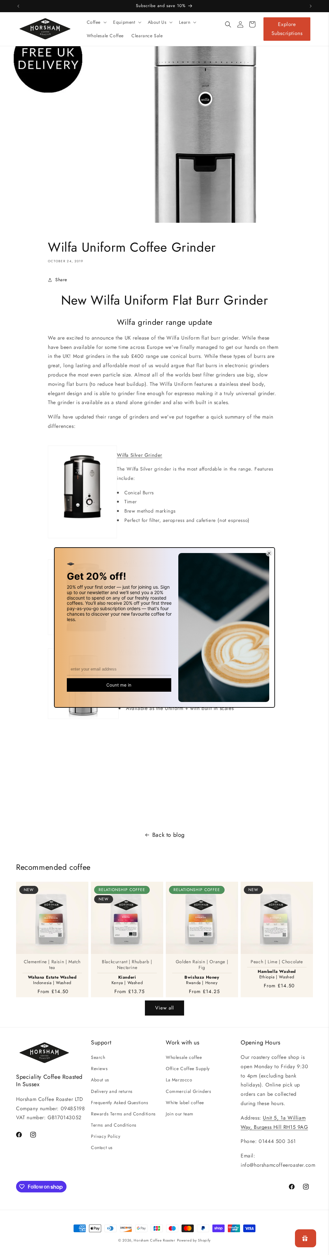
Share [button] (61, 279)
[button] (96, 22)
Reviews (99, 1068)
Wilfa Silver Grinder (139, 455)
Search (98, 1057)
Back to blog (168, 835)
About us (100, 1080)
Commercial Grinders (188, 1091)
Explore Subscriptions (287, 29)
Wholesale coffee (184, 1057)
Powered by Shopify (194, 1240)
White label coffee (185, 1102)
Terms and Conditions (114, 1125)
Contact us (102, 1147)
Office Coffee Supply (188, 1068)
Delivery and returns (112, 1091)
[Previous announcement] (18, 6)
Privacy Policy (105, 1136)
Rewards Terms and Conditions (123, 1114)
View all (164, 1007)
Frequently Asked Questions (119, 1102)
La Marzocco (179, 1080)
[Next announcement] (311, 6)
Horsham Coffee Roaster (154, 1240)
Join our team (179, 1114)
